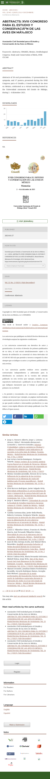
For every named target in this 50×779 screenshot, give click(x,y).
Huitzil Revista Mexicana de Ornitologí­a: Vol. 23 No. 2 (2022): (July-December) (26, 637)
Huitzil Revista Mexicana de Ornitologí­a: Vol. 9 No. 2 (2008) (25, 507)
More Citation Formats (15, 266)
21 (10, 591)
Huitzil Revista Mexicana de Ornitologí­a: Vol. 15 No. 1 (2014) (27, 496)
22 (12, 591)
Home (5, 10)
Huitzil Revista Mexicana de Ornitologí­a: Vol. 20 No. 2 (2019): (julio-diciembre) (27, 565)
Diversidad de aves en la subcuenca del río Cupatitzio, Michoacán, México (24, 535)
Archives (13, 10)
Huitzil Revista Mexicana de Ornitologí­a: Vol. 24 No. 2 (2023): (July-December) (26, 651)
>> (33, 591)
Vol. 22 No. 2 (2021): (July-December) (17, 12)
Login (17, 663)
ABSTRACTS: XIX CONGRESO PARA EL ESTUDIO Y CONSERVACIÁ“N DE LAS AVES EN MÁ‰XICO (27, 632)
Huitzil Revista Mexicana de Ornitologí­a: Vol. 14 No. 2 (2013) (26, 538)
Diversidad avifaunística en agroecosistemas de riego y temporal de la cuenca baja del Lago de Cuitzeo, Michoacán (26, 493)
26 (22, 591)
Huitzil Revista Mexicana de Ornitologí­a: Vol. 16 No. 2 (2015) (25, 470)
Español (7, 713)
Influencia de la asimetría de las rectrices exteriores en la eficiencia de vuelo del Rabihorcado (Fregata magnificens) (24, 478)
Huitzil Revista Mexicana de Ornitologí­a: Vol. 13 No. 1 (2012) (26, 483)
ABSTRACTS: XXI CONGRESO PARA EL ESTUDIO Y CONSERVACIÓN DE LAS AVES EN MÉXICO (27, 617)
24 (17, 591)
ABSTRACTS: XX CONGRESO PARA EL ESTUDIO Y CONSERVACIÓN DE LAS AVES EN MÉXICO (27, 647)
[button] (7, 416)
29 (29, 591)
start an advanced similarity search (28, 596)
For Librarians (9, 695)
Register (17, 672)
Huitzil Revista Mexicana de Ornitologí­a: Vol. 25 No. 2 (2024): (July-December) (26, 551)
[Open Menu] (2, 2)
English (7, 709)
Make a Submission (17, 725)
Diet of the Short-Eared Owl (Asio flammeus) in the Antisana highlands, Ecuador (25, 561)
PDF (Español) (26, 221)
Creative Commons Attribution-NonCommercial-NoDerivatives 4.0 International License (25, 328)
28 (27, 591)
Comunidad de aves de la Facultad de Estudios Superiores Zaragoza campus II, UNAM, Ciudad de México (27, 503)
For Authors (8, 691)
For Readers (8, 687)
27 (24, 591)
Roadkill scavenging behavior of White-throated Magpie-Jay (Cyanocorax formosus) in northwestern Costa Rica (25, 546)
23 (15, 591)
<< (3, 591)
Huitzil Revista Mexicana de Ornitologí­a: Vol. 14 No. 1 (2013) (26, 524)
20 (7, 591)
